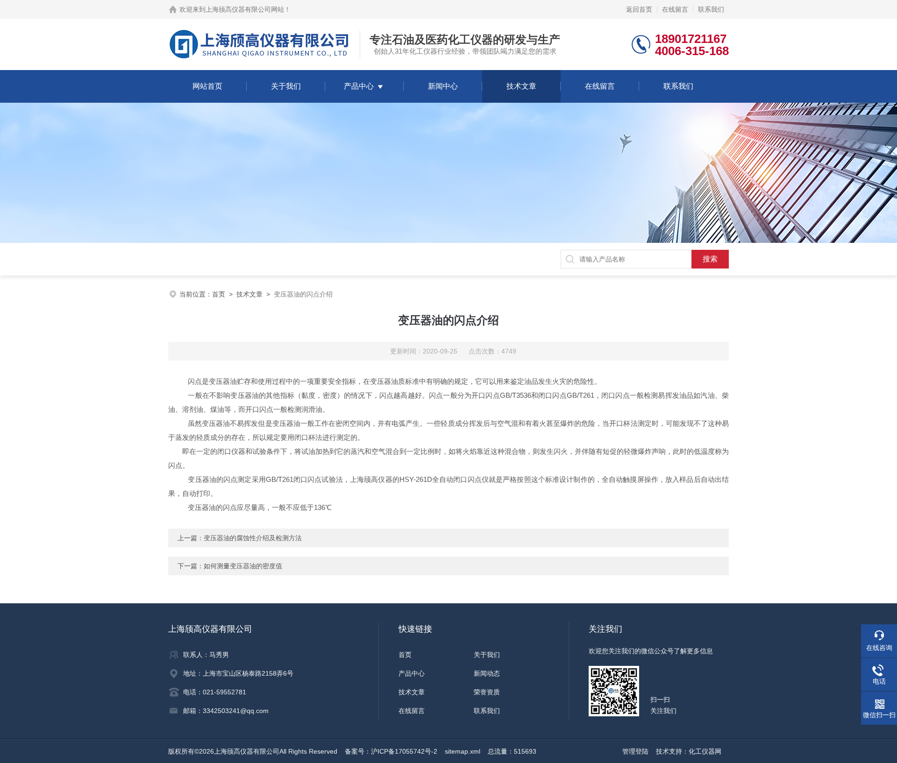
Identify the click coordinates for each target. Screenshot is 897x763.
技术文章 (521, 86)
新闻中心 (443, 86)
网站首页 (207, 86)
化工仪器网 (705, 751)
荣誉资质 (487, 692)
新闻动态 (487, 673)
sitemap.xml (462, 751)
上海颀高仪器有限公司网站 (245, 9)
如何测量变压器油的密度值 (243, 566)
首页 (218, 294)
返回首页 (639, 9)
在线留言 (675, 9)
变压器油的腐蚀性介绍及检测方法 (253, 538)
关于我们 (286, 86)
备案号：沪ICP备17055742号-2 (391, 751)
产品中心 (359, 86)
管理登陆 (635, 751)
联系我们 (711, 9)
